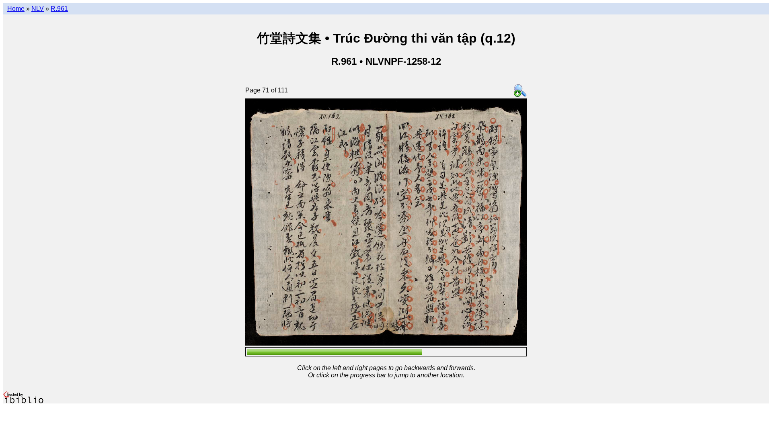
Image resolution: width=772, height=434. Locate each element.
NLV (37, 8)
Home (16, 8)
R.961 (59, 8)
